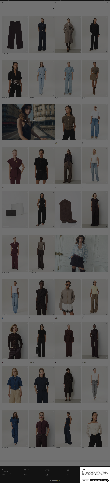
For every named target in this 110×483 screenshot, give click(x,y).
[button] (107, 481)
